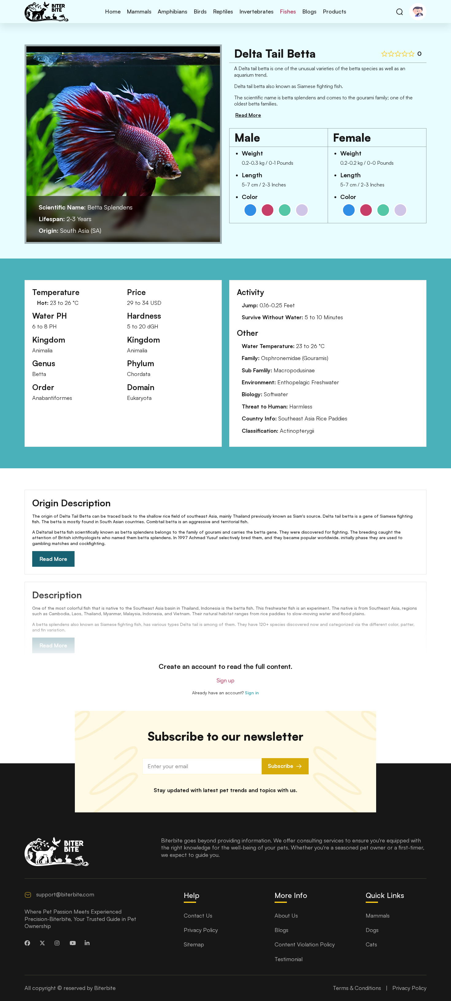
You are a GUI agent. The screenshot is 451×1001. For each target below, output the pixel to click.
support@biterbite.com (65, 894)
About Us (286, 915)
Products (334, 11)
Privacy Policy (201, 929)
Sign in (252, 692)
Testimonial (289, 959)
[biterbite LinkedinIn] (89, 943)
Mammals (139, 11)
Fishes (288, 11)
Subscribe (280, 765)
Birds (200, 11)
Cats (371, 944)
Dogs (372, 929)
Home (113, 11)
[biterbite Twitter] (44, 943)
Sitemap (194, 944)
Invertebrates (256, 11)
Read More (53, 558)
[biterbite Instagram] (59, 943)
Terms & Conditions (357, 987)
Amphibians (172, 11)
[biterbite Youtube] (74, 943)
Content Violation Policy (305, 944)
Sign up (225, 680)
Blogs (309, 11)
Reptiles (223, 11)
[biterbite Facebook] (29, 943)
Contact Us (198, 915)
